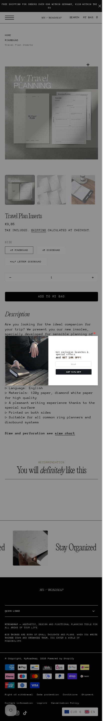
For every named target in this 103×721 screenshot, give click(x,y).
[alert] (49, 360)
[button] (72, 372)
